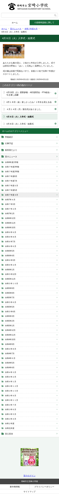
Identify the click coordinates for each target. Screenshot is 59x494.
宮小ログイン (29, 476)
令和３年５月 (10, 414)
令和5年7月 (9, 297)
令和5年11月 (10, 279)
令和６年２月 (10, 265)
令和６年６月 (10, 246)
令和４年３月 (10, 372)
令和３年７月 (10, 405)
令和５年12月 (10, 274)
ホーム (15, 22)
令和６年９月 (10, 232)
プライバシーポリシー (44, 487)
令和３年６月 (10, 409)
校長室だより (11, 150)
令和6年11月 (10, 223)
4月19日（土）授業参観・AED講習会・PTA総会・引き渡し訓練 (29, 93)
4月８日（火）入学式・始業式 (20, 124)
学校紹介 (9, 137)
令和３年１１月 (11, 400)
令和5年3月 (9, 316)
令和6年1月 (9, 270)
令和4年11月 (10, 335)
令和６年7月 (10, 241)
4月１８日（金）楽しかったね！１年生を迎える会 (29, 102)
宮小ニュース (15, 29)
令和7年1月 (9, 213)
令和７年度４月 (31, 29)
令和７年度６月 (11, 186)
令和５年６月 (10, 302)
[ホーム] (29, 6)
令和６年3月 (10, 260)
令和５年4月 (10, 311)
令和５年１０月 (11, 283)
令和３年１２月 (11, 386)
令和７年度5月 (11, 190)
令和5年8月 (9, 293)
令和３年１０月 (11, 391)
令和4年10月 (10, 339)
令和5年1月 (9, 326)
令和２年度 (9, 423)
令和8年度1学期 (11, 162)
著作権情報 (15, 487)
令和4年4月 (9, 367)
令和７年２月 (10, 209)
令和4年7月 (9, 353)
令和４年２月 (10, 377)
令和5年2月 (9, 321)
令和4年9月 (9, 344)
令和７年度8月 (11, 176)
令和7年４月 (10, 200)
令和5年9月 (9, 288)
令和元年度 (9, 428)
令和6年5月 (9, 251)
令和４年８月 (10, 349)
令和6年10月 (10, 227)
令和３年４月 (10, 419)
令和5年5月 (9, 307)
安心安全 (9, 434)
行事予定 (9, 143)
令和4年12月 (10, 330)
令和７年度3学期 (12, 167)
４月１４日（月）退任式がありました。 (24, 109)
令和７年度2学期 (12, 171)
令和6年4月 (9, 256)
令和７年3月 (10, 204)
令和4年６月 (10, 358)
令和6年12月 (10, 218)
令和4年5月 (9, 363)
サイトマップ (29, 491)
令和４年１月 (10, 381)
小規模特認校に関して (44, 22)
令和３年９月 (10, 396)
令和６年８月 (10, 237)
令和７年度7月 (11, 181)
